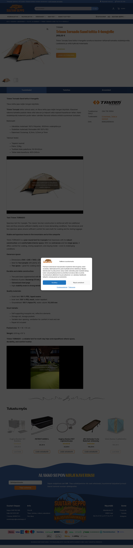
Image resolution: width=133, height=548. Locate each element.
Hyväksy (54, 282)
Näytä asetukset (78, 282)
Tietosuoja (71, 287)
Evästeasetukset (62, 287)
